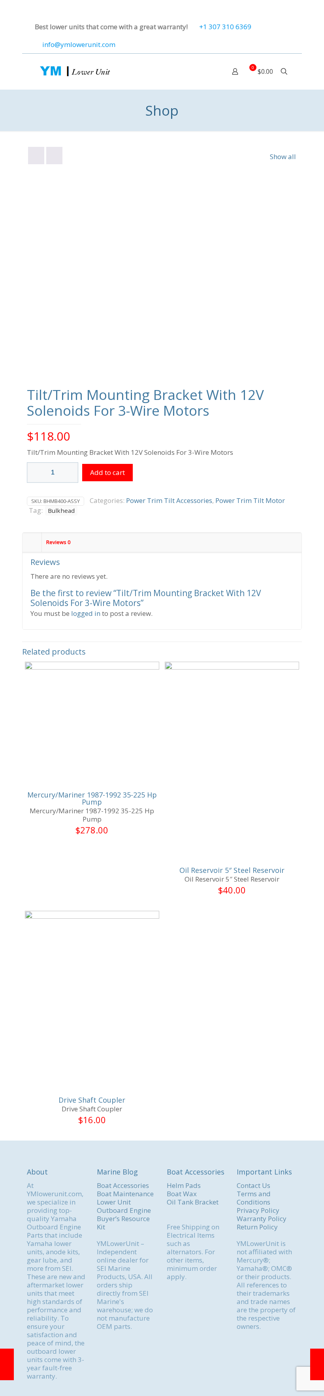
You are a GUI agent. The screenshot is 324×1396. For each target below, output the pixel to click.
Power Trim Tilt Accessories (169, 500)
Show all (283, 156)
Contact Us (253, 1185)
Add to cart (107, 472)
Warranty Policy (261, 1218)
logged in (85, 613)
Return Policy (257, 1226)
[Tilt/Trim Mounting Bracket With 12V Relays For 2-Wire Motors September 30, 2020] (317, 1364)
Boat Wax (182, 1193)
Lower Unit (114, 1201)
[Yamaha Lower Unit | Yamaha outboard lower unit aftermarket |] (74, 71)
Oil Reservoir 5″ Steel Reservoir (231, 870)
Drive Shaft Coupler (91, 1100)
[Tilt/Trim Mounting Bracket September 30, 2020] (7, 1364)
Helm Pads (184, 1185)
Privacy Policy (258, 1210)
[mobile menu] (207, 71)
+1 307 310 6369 (225, 26)
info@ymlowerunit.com (78, 44)
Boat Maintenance (125, 1193)
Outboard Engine (124, 1210)
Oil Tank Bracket (193, 1201)
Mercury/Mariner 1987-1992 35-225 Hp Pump (92, 798)
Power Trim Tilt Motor (250, 500)
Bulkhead (61, 510)
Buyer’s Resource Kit (123, 1222)
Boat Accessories (123, 1185)
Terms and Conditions (254, 1197)
